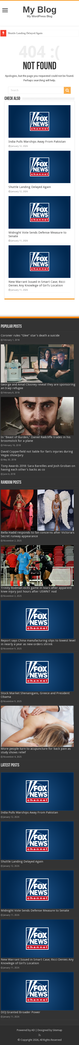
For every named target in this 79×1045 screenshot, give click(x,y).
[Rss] (39, 1035)
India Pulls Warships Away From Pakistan (37, 141)
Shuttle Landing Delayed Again (25, 33)
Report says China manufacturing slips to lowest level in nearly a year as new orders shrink (38, 642)
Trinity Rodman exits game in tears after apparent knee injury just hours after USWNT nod (36, 589)
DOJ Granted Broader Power (20, 1012)
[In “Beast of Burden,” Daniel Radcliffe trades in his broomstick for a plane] (37, 416)
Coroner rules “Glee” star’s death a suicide (30, 335)
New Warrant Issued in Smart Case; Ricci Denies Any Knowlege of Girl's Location (37, 283)
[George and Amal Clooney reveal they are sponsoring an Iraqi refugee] (37, 363)
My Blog (40, 9)
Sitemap (57, 1030)
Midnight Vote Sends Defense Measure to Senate (35, 910)
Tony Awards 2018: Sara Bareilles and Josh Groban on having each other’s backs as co (38, 467)
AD (33, 1030)
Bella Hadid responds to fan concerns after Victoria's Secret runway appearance (37, 534)
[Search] (67, 90)
